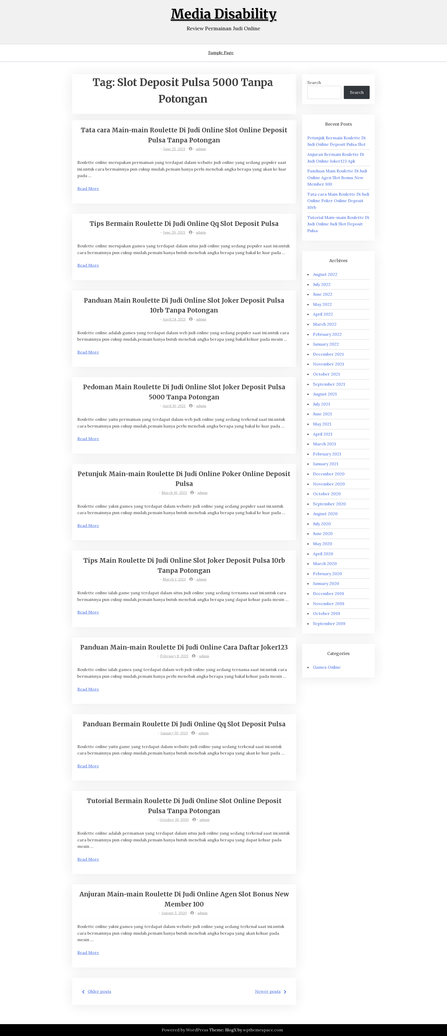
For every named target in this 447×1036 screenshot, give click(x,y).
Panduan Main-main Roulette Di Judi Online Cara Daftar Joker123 (184, 647)
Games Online (327, 667)
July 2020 (322, 523)
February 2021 (327, 453)
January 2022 (326, 344)
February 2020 (327, 573)
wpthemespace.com (263, 1029)
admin (201, 149)
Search (314, 82)
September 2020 (329, 503)
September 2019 (329, 623)
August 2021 (325, 394)
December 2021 (328, 354)
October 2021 (326, 374)
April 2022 (323, 314)
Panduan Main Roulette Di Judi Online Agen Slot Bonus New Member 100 (337, 177)
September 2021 (329, 384)
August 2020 (325, 513)
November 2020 (329, 483)
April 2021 (322, 434)
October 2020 (327, 493)
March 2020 (325, 563)
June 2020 (323, 533)
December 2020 (329, 473)
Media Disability (224, 14)
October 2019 (326, 613)
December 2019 (328, 593)
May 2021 (322, 423)
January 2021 (325, 463)
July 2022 (322, 284)
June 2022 (322, 294)
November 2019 (328, 603)
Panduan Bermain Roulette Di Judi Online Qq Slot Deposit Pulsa (184, 724)
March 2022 (325, 324)
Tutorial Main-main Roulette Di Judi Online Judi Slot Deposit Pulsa (338, 224)
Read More (88, 188)
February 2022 (327, 334)
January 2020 (326, 583)
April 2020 (323, 553)
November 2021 (328, 364)
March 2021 (324, 443)
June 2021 (322, 413)
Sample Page (221, 52)
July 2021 (321, 404)
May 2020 (322, 543)
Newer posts (268, 991)
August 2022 (325, 274)
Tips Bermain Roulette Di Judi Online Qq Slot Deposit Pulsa (184, 224)
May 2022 (322, 304)
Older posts (99, 991)
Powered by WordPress (185, 1029)
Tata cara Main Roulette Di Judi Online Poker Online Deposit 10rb (338, 201)
